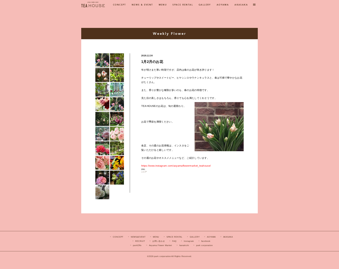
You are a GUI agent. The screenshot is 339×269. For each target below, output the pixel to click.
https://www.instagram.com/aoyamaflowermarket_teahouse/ (176, 165)
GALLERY (205, 5)
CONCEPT (119, 5)
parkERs (137, 245)
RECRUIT (140, 241)
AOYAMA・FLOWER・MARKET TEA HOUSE (93, 6)
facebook (205, 241)
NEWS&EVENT (138, 237)
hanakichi (184, 245)
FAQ (174, 241)
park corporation (204, 245)
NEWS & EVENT (142, 5)
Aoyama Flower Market (160, 245)
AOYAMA (223, 5)
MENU (163, 5)
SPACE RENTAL (183, 5)
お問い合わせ (158, 241)
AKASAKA (241, 5)
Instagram (189, 241)
